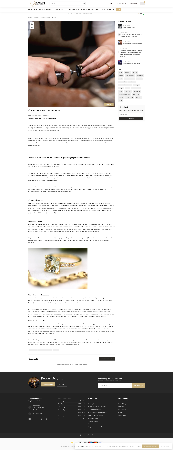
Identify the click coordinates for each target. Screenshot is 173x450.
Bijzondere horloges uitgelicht (132, 43)
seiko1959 (137, 91)
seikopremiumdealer (124, 94)
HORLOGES (38, 10)
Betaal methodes (93, 418)
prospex (121, 88)
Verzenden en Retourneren (95, 415)
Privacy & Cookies (93, 421)
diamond (135, 72)
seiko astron (128, 91)
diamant (127, 72)
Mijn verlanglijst (122, 409)
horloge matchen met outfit (131, 63)
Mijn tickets (121, 407)
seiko (120, 91)
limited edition (122, 82)
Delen (108, 104)
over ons (61, 384)
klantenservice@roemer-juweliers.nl (42, 419)
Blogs (90, 10)
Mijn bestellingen (122, 404)
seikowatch (136, 94)
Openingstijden (92, 404)
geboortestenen (130, 75)
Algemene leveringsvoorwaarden (97, 412)
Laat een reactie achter (107, 359)
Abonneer (131, 118)
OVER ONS (82, 10)
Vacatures (91, 401)
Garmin (121, 75)
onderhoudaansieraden (45, 350)
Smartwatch (130, 97)
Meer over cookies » (165, 446)
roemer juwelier (136, 88)
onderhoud (33, 350)
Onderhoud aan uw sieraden (42, 17)
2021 (120, 100)
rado (127, 88)
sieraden (56, 350)
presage (136, 85)
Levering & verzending (94, 409)
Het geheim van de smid (95, 427)
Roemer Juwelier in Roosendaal (97, 407)
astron (120, 72)
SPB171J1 (138, 97)
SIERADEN (47, 10)
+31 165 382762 (37, 414)
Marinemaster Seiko (129, 27)
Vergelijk (120, 412)
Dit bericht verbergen (150, 446)
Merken (97, 10)
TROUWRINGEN (59, 10)
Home (30, 10)
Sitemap (90, 424)
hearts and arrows (129, 78)
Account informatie (123, 401)
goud (120, 78)
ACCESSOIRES (71, 10)
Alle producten (122, 415)
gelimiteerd (140, 75)
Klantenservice (108, 10)
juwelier (139, 78)
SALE (118, 10)
